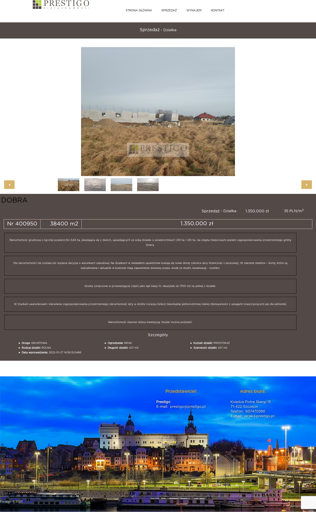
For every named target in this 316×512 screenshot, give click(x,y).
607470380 (255, 411)
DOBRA (14, 200)
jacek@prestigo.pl (259, 416)
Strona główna (139, 10)
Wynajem (193, 10)
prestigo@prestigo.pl (188, 406)
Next (217, 109)
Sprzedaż (169, 10)
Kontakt (217, 10)
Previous (98, 109)
